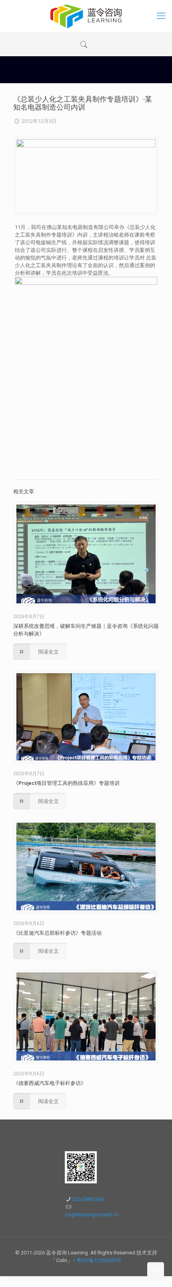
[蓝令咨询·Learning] (86, 16)
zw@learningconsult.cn (92, 1214)
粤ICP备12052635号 (99, 1260)
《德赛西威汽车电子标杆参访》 (49, 1083)
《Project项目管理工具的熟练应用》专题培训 (66, 783)
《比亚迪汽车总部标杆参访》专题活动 (57, 933)
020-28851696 (88, 1199)
